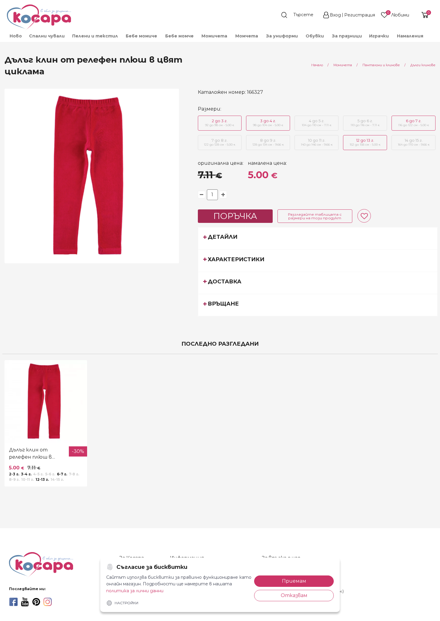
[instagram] (47, 601)
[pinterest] (36, 601)
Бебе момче (179, 36)
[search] (300, 15)
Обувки (315, 36)
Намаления (410, 36)
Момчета (246, 36)
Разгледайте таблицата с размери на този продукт (315, 216)
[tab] (318, 238)
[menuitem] (15, 36)
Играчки (379, 36)
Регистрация (359, 15)
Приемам (294, 581)
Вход (335, 15)
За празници (347, 36)
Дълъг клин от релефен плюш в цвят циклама (30, 454)
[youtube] (24, 601)
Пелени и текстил (95, 36)
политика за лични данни (134, 590)
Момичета (214, 36)
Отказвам (294, 595)
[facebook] (13, 601)
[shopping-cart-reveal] (423, 15)
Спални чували (47, 36)
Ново (16, 36)
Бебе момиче (141, 36)
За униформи (282, 36)
